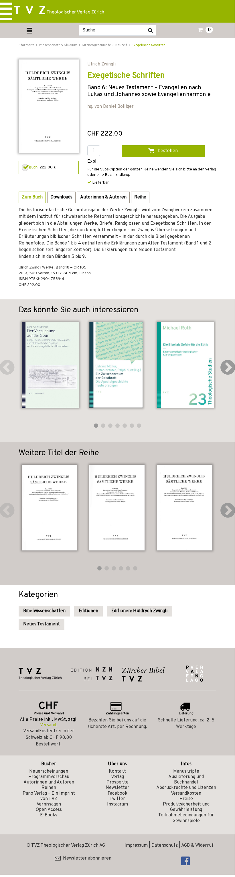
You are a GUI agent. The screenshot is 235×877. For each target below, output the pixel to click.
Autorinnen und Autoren (48, 782)
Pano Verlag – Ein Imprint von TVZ (49, 796)
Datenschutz (164, 845)
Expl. (92, 161)
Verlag (117, 777)
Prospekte (117, 782)
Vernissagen (49, 804)
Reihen (49, 788)
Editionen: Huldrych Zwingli (139, 611)
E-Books (48, 815)
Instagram (117, 804)
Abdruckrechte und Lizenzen (186, 788)
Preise (186, 799)
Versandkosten (186, 793)
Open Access (49, 810)
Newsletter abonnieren (86, 858)
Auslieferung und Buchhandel (186, 779)
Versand (48, 725)
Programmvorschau (48, 777)
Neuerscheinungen (48, 771)
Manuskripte (186, 771)
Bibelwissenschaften (44, 611)
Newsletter (117, 788)
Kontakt (117, 771)
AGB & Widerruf (197, 845)
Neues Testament (41, 624)
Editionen (88, 611)
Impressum (136, 845)
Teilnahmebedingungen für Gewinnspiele (186, 818)
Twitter (117, 799)
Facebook (117, 793)
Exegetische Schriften (148, 45)
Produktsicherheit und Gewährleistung (186, 807)
